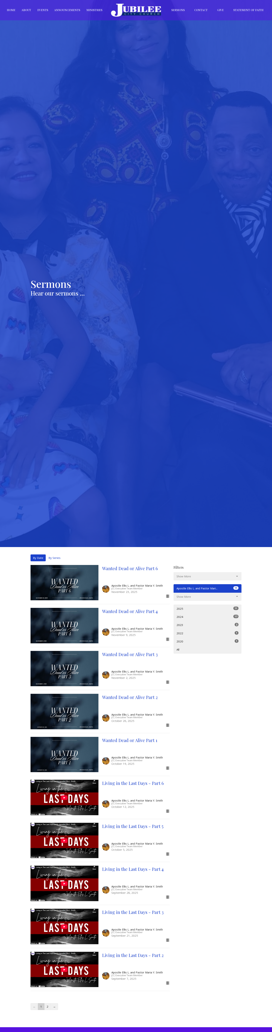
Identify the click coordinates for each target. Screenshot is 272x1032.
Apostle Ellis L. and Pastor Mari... (207, 588)
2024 (207, 617)
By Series (54, 558)
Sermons (178, 10)
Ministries (94, 10)
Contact (201, 10)
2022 (207, 633)
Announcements (67, 10)
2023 (207, 625)
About (26, 10)
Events (42, 10)
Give (220, 10)
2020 (207, 641)
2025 (207, 608)
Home (11, 10)
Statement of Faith (248, 10)
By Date (38, 558)
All (178, 649)
